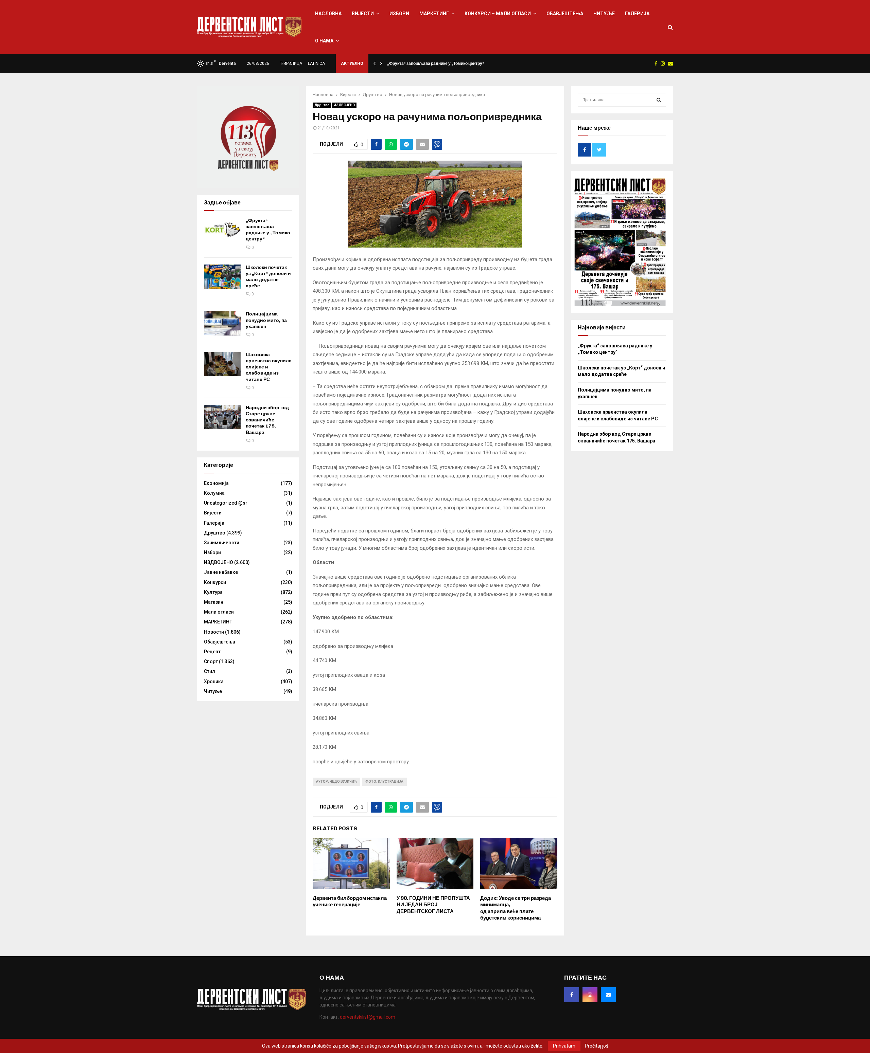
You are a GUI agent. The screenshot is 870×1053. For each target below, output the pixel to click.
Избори (399, 13)
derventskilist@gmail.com (367, 1017)
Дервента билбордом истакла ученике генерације (350, 901)
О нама (324, 40)
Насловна (328, 13)
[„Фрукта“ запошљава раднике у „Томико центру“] (222, 230)
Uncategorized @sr (225, 503)
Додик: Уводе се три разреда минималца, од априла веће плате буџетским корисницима (515, 908)
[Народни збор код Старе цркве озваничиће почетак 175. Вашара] (222, 417)
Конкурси (215, 582)
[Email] (608, 994)
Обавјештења (564, 13)
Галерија (637, 13)
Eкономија (216, 483)
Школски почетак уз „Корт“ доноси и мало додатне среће (268, 277)
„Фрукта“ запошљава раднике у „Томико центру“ (435, 63)
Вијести (363, 13)
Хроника (214, 681)
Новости (214, 632)
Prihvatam (564, 1046)
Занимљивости (221, 542)
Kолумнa (214, 493)
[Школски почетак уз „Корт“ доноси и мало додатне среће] (222, 277)
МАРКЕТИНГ (434, 13)
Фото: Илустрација (384, 781)
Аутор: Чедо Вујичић (336, 781)
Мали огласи (219, 612)
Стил (209, 671)
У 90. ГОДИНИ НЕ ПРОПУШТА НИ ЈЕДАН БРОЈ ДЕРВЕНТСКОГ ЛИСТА (433, 904)
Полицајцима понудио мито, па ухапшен (266, 320)
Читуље (604, 13)
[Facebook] (571, 994)
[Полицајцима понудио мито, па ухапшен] (222, 323)
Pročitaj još (596, 1045)
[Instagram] (589, 994)
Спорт (211, 661)
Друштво (321, 105)
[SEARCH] (658, 100)
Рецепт (212, 651)
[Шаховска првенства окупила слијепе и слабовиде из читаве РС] (222, 364)
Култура (213, 592)
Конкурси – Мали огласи (498, 13)
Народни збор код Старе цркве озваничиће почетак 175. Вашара (267, 420)
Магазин (213, 602)
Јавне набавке (221, 572)
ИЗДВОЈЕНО (344, 105)
